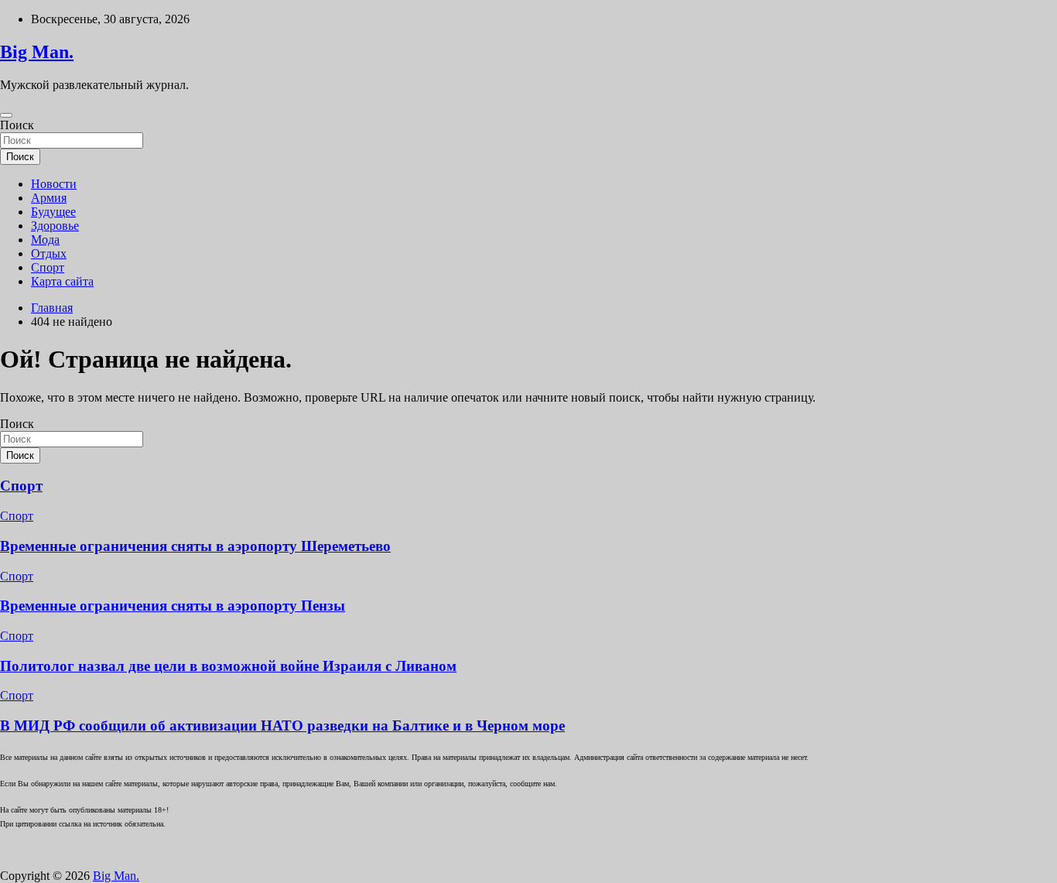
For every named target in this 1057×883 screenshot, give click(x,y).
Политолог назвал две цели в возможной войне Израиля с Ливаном (228, 666)
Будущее (53, 211)
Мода (45, 239)
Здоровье (55, 225)
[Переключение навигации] (6, 115)
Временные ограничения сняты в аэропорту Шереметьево (195, 546)
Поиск (17, 125)
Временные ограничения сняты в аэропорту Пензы (172, 605)
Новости (54, 183)
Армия (49, 197)
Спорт (47, 267)
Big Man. (37, 52)
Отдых (49, 253)
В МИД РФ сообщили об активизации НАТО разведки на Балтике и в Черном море (282, 725)
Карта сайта (62, 281)
